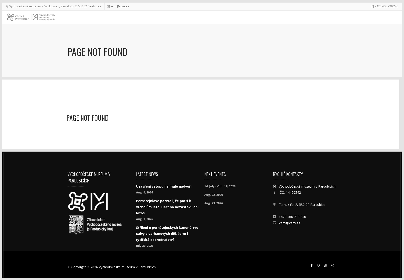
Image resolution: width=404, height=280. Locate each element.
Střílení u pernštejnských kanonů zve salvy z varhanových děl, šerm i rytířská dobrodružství (167, 233)
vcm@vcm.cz (119, 6)
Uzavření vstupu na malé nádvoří (163, 186)
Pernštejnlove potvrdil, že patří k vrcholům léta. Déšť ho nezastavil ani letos (167, 207)
